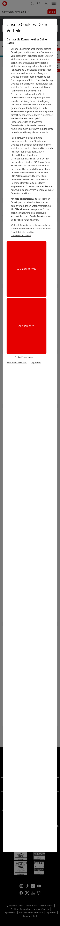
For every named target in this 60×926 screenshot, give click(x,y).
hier (49, 69)
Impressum (36, 362)
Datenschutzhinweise (17, 362)
